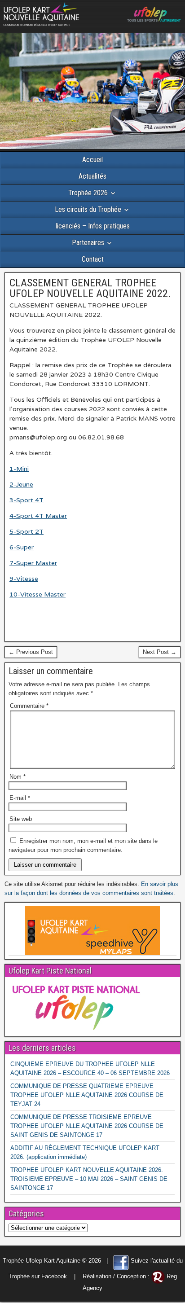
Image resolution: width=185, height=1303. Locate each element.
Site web (20, 819)
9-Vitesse (23, 579)
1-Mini (19, 469)
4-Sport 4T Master (38, 516)
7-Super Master (33, 563)
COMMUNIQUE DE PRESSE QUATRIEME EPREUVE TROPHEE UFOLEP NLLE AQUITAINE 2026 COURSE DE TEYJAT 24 (86, 1095)
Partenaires (88, 242)
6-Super (21, 547)
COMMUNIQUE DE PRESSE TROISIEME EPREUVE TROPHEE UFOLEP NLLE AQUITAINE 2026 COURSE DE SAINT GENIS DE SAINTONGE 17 (86, 1126)
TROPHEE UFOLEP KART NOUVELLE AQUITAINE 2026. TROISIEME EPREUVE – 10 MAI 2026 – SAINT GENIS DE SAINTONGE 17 (88, 1179)
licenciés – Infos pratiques (93, 226)
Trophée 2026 (88, 193)
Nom (17, 776)
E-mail (19, 797)
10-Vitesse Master (37, 594)
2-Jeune (21, 484)
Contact (93, 259)
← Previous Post (31, 652)
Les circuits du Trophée (88, 209)
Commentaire (29, 705)
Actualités (92, 176)
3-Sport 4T (26, 500)
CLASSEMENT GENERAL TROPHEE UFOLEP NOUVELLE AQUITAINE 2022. (90, 288)
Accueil (92, 159)
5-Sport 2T (26, 531)
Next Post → (159, 652)
